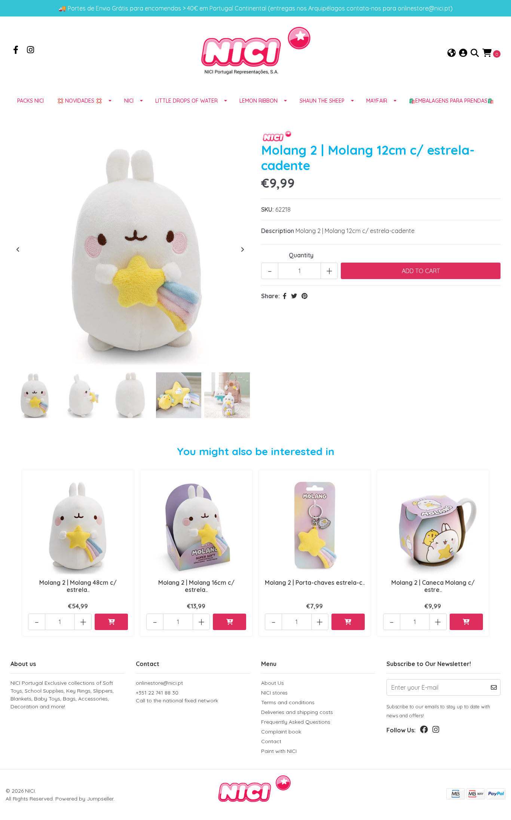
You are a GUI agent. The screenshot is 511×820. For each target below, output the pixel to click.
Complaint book (281, 731)
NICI (129, 100)
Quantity (301, 255)
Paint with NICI (279, 751)
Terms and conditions (288, 702)
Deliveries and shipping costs (297, 712)
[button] (451, 53)
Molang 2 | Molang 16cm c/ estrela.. (196, 586)
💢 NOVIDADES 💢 (79, 100)
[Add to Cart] (111, 622)
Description (277, 230)
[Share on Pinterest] (304, 296)
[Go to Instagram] (30, 50)
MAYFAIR (376, 100)
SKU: (267, 209)
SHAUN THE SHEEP (322, 100)
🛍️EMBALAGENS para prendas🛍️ (451, 100)
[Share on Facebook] (285, 296)
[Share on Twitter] (294, 296)
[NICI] (255, 53)
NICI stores (274, 692)
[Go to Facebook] (15, 50)
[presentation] (17, 249)
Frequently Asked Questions (295, 721)
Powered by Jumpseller (84, 798)
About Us (272, 683)
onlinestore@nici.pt (159, 683)
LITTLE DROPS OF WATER (186, 100)
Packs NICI (30, 100)
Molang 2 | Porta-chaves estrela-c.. (315, 582)
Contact (271, 741)
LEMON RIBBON (258, 100)
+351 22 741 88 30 (177, 696)
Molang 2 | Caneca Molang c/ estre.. (433, 586)
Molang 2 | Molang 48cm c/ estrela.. (78, 586)
